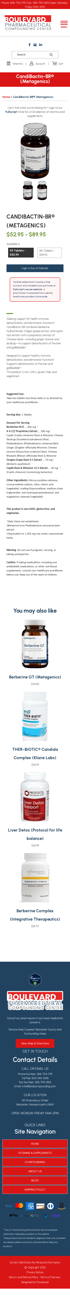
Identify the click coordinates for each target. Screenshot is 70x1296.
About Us (35, 1171)
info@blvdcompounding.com (39, 1086)
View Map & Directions (35, 1043)
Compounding (35, 1162)
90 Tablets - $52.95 (18, 252)
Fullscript (11, 111)
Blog (35, 1180)
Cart (60, 63)
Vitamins (18, 63)
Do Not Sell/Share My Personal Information (35, 1262)
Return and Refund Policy (23, 1277)
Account (40, 63)
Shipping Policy (35, 1189)
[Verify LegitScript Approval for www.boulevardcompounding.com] (35, 975)
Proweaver (42, 1282)
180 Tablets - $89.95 (46, 252)
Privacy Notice (35, 1272)
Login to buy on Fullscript (35, 268)
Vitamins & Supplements (35, 1153)
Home (6, 97)
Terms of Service (50, 1277)
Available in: (13, 244)
